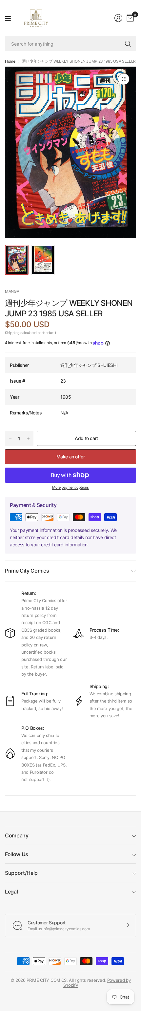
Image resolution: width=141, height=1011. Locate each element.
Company (17, 835)
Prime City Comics (27, 570)
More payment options (70, 487)
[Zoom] (124, 79)
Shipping (12, 332)
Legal (11, 891)
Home (10, 61)
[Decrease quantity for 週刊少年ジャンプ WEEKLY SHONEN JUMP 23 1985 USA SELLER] (10, 438)
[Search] (128, 43)
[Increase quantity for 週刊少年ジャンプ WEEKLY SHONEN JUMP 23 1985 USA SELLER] (28, 438)
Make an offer (70, 456)
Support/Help (21, 873)
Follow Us (16, 854)
